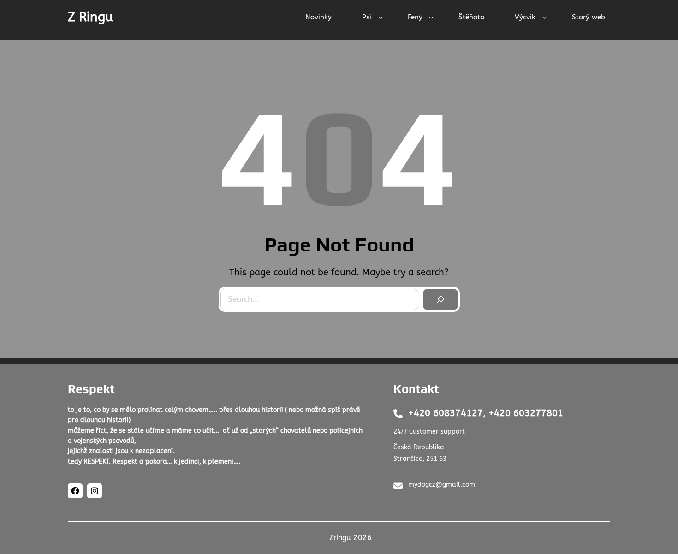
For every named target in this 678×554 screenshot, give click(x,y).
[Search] (440, 299)
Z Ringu (90, 16)
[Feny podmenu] (431, 17)
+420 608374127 (445, 413)
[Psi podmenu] (380, 17)
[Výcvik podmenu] (544, 17)
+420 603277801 (525, 413)
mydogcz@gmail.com (441, 484)
